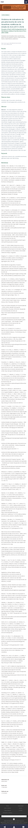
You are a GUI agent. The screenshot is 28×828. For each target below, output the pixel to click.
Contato (20, 810)
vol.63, (4, 44)
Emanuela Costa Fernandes (7, 36)
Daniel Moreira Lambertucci (11, 38)
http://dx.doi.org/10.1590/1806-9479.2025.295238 (11, 43)
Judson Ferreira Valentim (7, 37)
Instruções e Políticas (7, 812)
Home (7, 806)
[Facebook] (14, 819)
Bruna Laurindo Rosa (19, 36)
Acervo (20, 808)
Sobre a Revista (7, 808)
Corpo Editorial (7, 810)
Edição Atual (20, 806)
